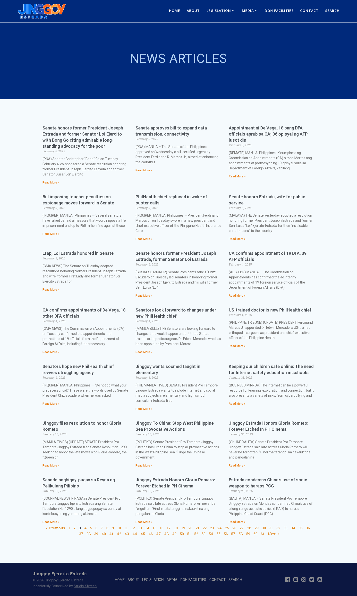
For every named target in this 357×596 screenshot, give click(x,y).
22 (205, 527)
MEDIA (248, 10)
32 (278, 527)
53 (203, 533)
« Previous (55, 527)
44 (134, 533)
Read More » (50, 182)
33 (286, 527)
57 (233, 533)
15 (154, 527)
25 (227, 527)
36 (308, 527)
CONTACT (309, 10)
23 (212, 527)
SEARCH (332, 10)
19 (183, 527)
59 (248, 533)
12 (133, 527)
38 (89, 533)
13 (140, 527)
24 (219, 527)
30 (264, 527)
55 (219, 533)
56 (226, 533)
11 (126, 527)
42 (119, 533)
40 (104, 533)
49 (174, 533)
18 (176, 527)
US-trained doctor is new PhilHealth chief (270, 309)
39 (96, 533)
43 (127, 533)
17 (169, 527)
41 (111, 533)
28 (249, 527)
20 (190, 527)
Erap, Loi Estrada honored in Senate (78, 253)
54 (211, 533)
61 (262, 533)
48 (166, 533)
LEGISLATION (219, 10)
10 (119, 527)
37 (81, 533)
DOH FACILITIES (279, 10)
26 (234, 527)
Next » (273, 533)
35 (301, 527)
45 (143, 533)
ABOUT (193, 10)
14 (147, 527)
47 (158, 533)
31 (271, 527)
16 (161, 527)
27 (242, 527)
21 (197, 527)
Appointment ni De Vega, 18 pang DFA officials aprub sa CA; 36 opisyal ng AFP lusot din (268, 134)
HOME (174, 10)
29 (257, 527)
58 (241, 533)
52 (196, 533)
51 (189, 533)
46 (150, 533)
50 (182, 533)
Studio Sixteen (85, 586)
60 (255, 533)
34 (293, 527)
